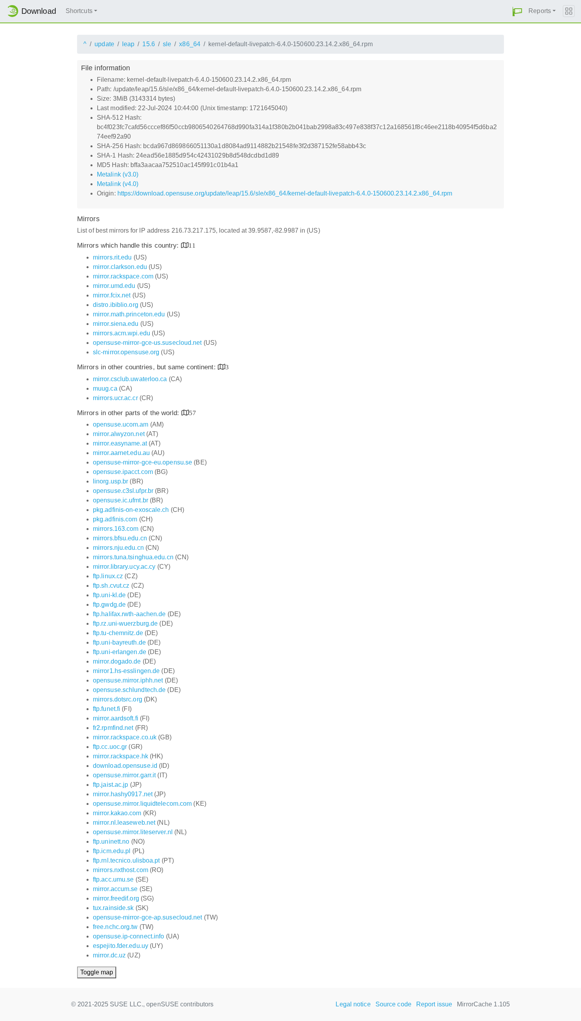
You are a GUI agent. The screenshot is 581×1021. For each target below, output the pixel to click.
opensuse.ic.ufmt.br (120, 500)
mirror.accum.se (115, 889)
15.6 (148, 44)
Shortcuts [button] (79, 11)
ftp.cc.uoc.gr (110, 746)
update (104, 44)
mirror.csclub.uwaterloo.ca (130, 379)
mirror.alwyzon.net (119, 434)
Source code (393, 1004)
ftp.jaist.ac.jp (110, 784)
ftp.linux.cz (108, 576)
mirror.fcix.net (112, 295)
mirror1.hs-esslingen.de (126, 671)
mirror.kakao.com (117, 813)
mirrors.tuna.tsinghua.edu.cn (133, 557)
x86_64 (189, 44)
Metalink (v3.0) (118, 174)
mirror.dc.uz (109, 955)
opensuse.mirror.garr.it (124, 775)
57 (192, 412)
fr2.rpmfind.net (113, 727)
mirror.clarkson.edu (120, 266)
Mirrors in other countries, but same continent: (147, 367)
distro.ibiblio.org (115, 304)
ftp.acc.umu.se (113, 879)
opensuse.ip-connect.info (128, 936)
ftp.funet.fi (106, 708)
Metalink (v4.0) (118, 184)
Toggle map (96, 972)
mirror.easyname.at (120, 443)
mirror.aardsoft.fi (115, 718)
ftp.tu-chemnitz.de (118, 633)
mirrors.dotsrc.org (117, 699)
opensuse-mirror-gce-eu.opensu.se (142, 462)
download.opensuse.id (125, 765)
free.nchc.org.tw (115, 926)
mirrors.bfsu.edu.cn (120, 538)
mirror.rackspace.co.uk (125, 737)
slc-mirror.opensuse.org (126, 352)
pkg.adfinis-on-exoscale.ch (131, 509)
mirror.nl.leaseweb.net (124, 822)
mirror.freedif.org (116, 898)
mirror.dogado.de (117, 661)
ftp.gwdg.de (109, 604)
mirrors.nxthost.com (120, 870)
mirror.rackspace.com (123, 276)
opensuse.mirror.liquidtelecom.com (142, 803)
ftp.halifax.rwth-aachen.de (129, 614)
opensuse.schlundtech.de (129, 689)
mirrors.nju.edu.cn (118, 547)
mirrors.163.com (116, 528)
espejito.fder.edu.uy (120, 945)
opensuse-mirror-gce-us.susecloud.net (147, 342)
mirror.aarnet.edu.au (121, 452)
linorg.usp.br (110, 481)
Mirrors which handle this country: (129, 245)
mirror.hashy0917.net (123, 794)
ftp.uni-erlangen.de (119, 652)
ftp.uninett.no (111, 841)
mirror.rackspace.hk (120, 756)
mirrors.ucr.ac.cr (115, 398)
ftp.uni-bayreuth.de (119, 642)
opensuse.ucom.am (121, 424)
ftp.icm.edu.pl (111, 851)
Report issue (434, 1004)
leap (128, 44)
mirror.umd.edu (114, 285)
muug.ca (105, 388)
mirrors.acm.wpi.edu (121, 333)
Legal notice (353, 1004)
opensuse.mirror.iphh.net (128, 680)
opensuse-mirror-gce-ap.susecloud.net (147, 917)
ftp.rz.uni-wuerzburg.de (125, 623)
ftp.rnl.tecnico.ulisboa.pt (126, 860)
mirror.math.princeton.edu (129, 314)
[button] (517, 11)
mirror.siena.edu (116, 323)
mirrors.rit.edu (112, 257)
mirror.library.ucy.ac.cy (124, 566)
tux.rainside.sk (113, 907)
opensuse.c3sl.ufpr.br (123, 490)
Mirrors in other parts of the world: (129, 413)
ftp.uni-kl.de (109, 595)
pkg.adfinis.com (115, 519)
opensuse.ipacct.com (123, 471)
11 (192, 245)
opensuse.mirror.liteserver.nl (133, 832)
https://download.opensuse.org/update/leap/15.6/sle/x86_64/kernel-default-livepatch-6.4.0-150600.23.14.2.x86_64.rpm (284, 193)
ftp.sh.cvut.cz (111, 585)
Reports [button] (539, 11)
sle (167, 44)
